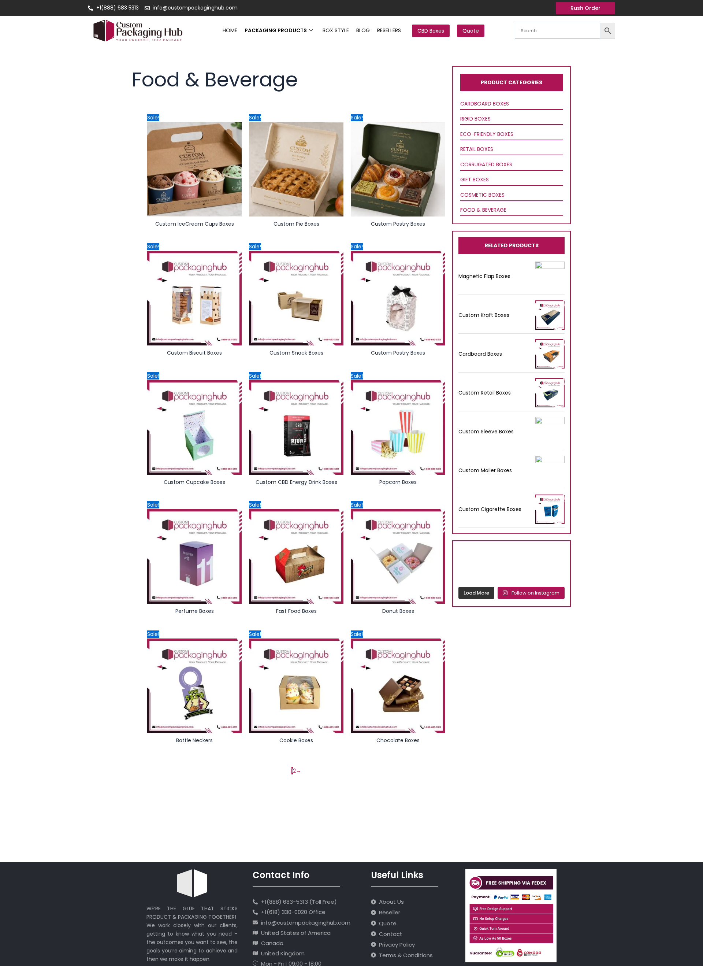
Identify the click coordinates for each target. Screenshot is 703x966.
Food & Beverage (483, 210)
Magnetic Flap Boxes (484, 276)
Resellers (389, 30)
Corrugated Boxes (486, 164)
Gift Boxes (474, 179)
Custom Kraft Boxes (483, 315)
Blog (363, 30)
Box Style (336, 30)
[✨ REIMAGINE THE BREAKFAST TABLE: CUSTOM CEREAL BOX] (497, 574)
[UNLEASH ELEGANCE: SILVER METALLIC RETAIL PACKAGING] (469, 556)
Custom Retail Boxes (484, 392)
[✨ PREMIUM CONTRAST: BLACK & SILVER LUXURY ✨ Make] (554, 574)
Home (230, 30)
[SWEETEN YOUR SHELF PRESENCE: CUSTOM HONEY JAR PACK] (469, 574)
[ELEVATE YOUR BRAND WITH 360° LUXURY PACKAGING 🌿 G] (554, 556)
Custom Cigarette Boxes (489, 509)
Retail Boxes (476, 149)
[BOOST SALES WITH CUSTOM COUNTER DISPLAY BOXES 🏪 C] (497, 556)
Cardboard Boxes (484, 103)
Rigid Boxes (475, 118)
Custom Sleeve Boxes (486, 431)
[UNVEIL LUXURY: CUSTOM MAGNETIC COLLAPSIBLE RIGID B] (525, 556)
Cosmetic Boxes (482, 195)
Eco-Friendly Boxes (486, 134)
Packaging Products (276, 30)
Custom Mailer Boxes (485, 470)
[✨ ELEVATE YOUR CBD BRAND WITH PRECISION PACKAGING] (525, 574)
